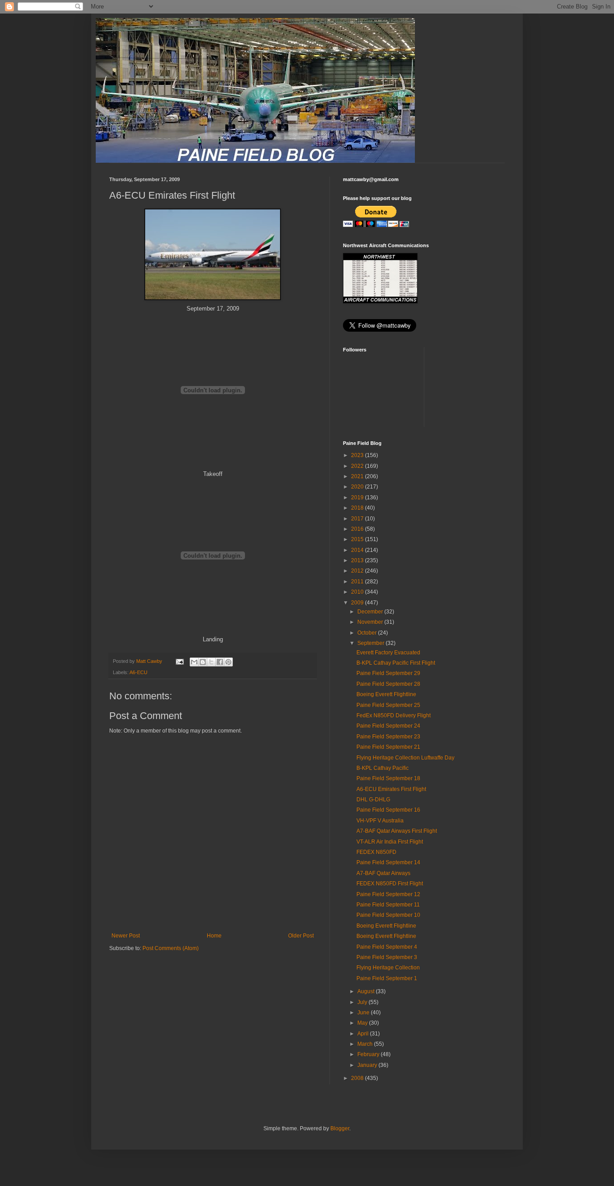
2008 (358, 1078)
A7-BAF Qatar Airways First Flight (396, 831)
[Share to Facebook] (219, 661)
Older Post (301, 936)
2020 (358, 487)
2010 (358, 592)
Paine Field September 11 (388, 905)
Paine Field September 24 (388, 726)
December (370, 612)
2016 (358, 529)
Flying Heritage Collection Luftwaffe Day (405, 758)
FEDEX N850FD (376, 852)
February (369, 1054)
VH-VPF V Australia (380, 820)
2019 (358, 497)
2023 (358, 455)
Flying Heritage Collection (388, 967)
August (366, 991)
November (370, 622)
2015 (358, 539)
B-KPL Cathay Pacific (382, 768)
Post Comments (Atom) (170, 948)
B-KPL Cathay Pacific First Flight (395, 663)
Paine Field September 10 (388, 915)
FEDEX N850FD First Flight (389, 883)
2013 (358, 560)
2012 (358, 571)
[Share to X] (211, 661)
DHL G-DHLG (373, 799)
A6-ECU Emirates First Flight (391, 789)
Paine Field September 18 (388, 778)
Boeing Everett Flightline (386, 694)
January (367, 1065)
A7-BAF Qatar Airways (383, 873)
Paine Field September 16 (388, 810)
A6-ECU (138, 672)
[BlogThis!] (202, 661)
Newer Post (125, 936)
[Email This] (194, 661)
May (363, 1023)
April (363, 1034)
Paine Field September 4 (386, 947)
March (365, 1044)
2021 (358, 476)
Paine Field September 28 (388, 684)
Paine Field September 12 (388, 894)
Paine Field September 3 (386, 957)
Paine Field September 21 (388, 747)
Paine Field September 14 (388, 862)
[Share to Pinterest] (228, 661)
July (363, 1002)
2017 (358, 518)
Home (214, 936)
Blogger (339, 1128)
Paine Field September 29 (388, 673)
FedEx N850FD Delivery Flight (393, 715)
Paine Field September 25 (388, 705)
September (371, 643)
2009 (358, 603)
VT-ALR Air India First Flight (389, 842)
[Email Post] (179, 661)
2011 (358, 581)
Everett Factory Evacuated (388, 652)
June (364, 1012)
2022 (358, 466)
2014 (358, 550)
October (367, 633)
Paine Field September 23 (388, 736)
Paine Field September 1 (386, 978)
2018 (358, 508)
